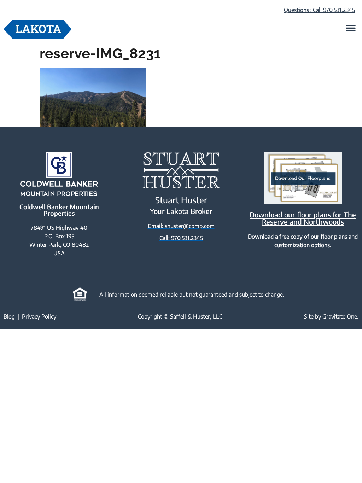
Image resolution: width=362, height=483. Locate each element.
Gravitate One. (340, 316)
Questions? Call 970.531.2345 (319, 9)
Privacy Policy (39, 316)
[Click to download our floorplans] (302, 178)
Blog (9, 316)
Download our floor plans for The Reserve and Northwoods (303, 218)
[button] (350, 28)
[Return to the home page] (37, 29)
